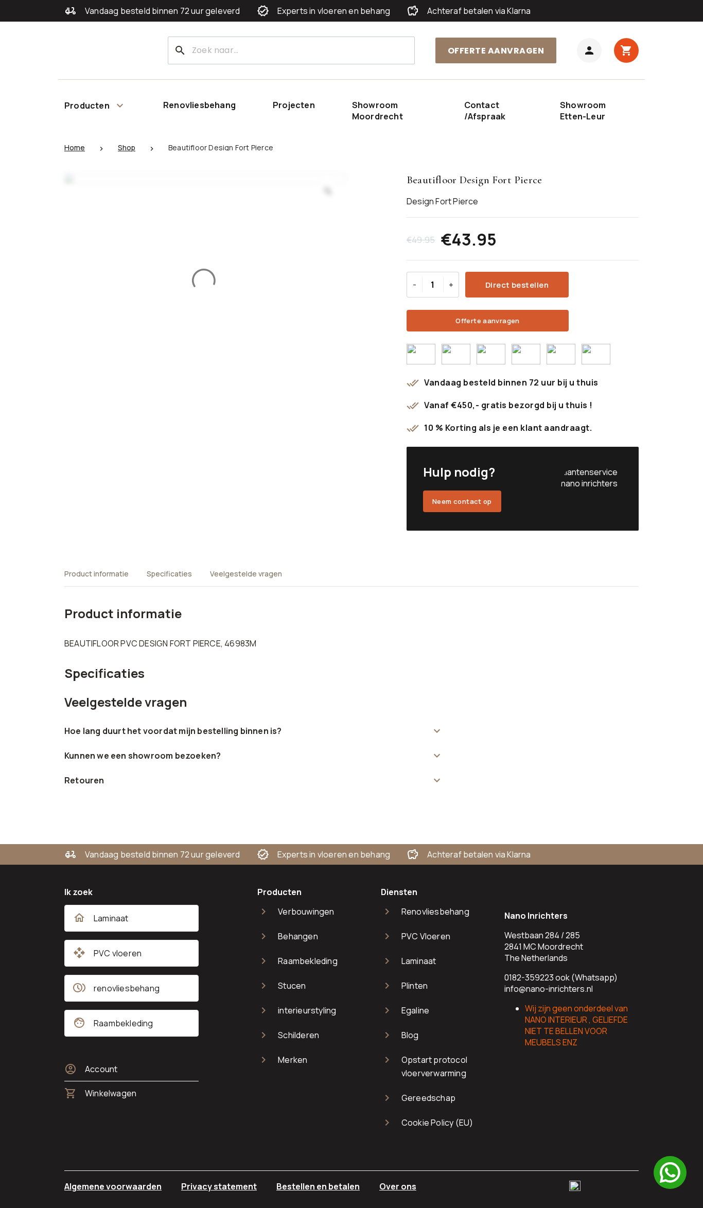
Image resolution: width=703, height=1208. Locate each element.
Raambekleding (308, 961)
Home (74, 147)
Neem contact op (462, 501)
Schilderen (298, 1035)
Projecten (294, 105)
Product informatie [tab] (96, 574)
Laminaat (418, 961)
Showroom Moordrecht (377, 110)
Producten (87, 105)
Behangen (298, 936)
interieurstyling (307, 1010)
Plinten (414, 985)
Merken (292, 1059)
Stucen (292, 985)
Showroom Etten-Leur (583, 110)
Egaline (415, 1010)
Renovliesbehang (199, 105)
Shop (126, 147)
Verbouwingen (306, 911)
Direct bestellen (517, 284)
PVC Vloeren (425, 936)
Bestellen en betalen (318, 1186)
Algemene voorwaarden (113, 1186)
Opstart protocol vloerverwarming (434, 1066)
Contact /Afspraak (485, 110)
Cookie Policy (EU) (437, 1122)
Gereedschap (428, 1098)
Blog (410, 1035)
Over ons (397, 1186)
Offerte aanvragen (496, 51)
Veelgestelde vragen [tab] (246, 574)
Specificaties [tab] (169, 574)
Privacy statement (219, 1186)
